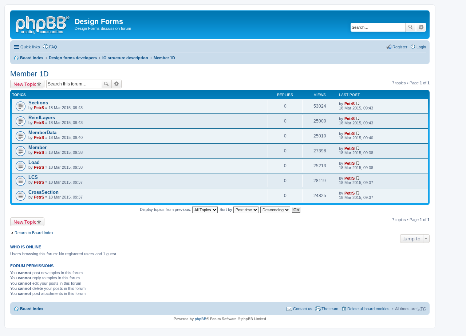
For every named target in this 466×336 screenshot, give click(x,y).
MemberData (42, 132)
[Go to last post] (358, 103)
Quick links (30, 47)
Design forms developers (73, 58)
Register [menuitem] (399, 47)
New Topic (24, 84)
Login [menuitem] (421, 47)
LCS (33, 177)
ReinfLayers (41, 117)
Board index (31, 58)
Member (37, 147)
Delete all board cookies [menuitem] (368, 309)
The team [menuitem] (329, 309)
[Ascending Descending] (275, 209)
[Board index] (43, 23)
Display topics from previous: (166, 209)
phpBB (200, 319)
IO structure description (125, 58)
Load (34, 162)
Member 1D (164, 58)
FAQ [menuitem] (53, 47)
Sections (38, 102)
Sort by (226, 209)
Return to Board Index (34, 233)
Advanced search (421, 27)
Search (410, 27)
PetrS (39, 107)
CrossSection (43, 192)
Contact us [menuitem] (302, 309)
